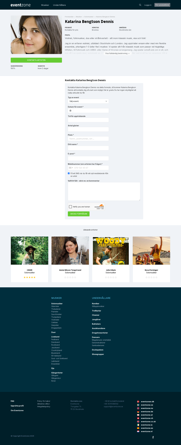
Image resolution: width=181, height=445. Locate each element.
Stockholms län (125, 30)
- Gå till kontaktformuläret (114, 401)
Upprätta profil (17, 406)
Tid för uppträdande (76, 116)
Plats (71, 135)
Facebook (153, 437)
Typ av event (73, 97)
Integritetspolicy (43, 406)
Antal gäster (73, 126)
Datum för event (75, 107)
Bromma (95, 30)
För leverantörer (162, 5)
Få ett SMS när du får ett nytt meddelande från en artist (89, 174)
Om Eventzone (17, 410)
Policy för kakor (43, 401)
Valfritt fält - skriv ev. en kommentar (83, 181)
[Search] (140, 4)
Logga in (147, 5)
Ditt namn (73, 144)
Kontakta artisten (36, 60)
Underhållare (59, 5)
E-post (71, 154)
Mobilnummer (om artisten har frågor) (85, 164)
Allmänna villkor (43, 404)
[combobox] (88, 138)
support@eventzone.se (113, 406)
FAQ (12, 401)
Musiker (45, 5)
